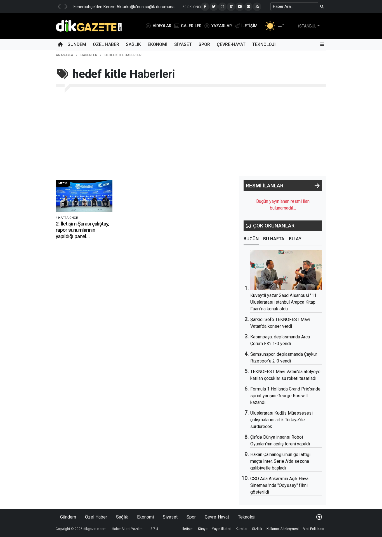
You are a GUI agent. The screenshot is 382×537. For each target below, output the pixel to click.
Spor (204, 44)
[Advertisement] (191, 133)
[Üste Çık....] (319, 517)
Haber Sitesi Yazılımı (127, 529)
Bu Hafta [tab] (273, 238)
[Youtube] (239, 7)
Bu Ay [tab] (295, 238)
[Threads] (231, 7)
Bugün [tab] (251, 238)
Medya (62, 183)
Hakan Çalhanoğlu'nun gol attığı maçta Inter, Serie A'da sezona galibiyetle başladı (280, 461)
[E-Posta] (248, 7)
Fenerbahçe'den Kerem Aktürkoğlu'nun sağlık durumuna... (125, 6)
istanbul (307, 26)
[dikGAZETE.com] (89, 25)
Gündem (76, 44)
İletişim (188, 529)
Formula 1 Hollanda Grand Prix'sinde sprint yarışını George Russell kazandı (285, 395)
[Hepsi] (317, 185)
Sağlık (133, 44)
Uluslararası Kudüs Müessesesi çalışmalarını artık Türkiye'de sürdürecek (281, 419)
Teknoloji (264, 44)
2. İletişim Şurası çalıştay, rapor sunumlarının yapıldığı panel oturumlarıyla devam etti (82, 233)
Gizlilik (257, 529)
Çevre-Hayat (231, 44)
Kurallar (241, 529)
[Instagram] (222, 7)
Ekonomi (158, 44)
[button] (59, 6)
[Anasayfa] (60, 44)
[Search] (322, 6)
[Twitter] (213, 7)
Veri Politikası (313, 529)
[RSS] (257, 7)
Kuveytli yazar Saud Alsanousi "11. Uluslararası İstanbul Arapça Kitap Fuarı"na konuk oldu (283, 302)
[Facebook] (205, 7)
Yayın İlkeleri (221, 529)
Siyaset (183, 44)
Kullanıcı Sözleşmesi (283, 529)
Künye (202, 529)
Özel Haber (106, 44)
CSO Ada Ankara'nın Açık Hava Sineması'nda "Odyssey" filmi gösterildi (279, 485)
